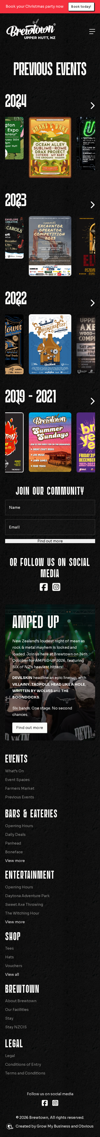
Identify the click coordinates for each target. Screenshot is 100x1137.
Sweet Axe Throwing (24, 925)
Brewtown (22, 1010)
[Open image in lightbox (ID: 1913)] (50, 245)
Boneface (14, 872)
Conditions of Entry (23, 1085)
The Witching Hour (22, 933)
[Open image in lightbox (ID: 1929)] (50, 349)
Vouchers (13, 986)
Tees (9, 969)
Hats (9, 977)
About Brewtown (20, 1021)
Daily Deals (15, 855)
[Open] (92, 31)
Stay (9, 1039)
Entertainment (30, 895)
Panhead (13, 863)
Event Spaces (17, 800)
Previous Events (19, 817)
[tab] (39, 163)
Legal (14, 1064)
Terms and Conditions (25, 1093)
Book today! (81, 6)
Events (16, 779)
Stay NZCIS (16, 1047)
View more (15, 881)
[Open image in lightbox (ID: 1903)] (50, 143)
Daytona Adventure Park (27, 916)
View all (12, 995)
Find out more (50, 562)
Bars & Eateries (31, 834)
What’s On (14, 791)
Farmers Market (19, 809)
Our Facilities (17, 1030)
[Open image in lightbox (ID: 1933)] (50, 462)
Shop (13, 957)
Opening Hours (19, 846)
